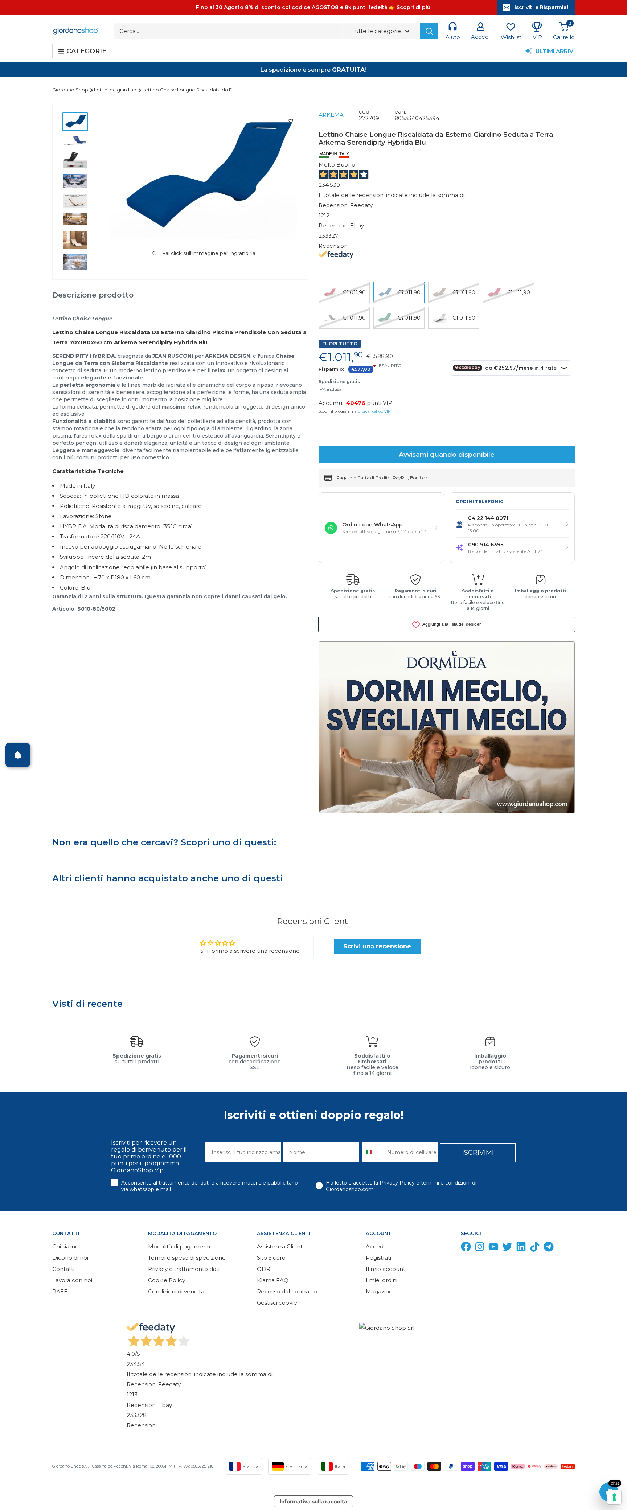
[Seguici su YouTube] (493, 1248)
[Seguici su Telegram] (549, 1248)
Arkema (331, 114)
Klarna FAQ (272, 1280)
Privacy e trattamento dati (184, 1268)
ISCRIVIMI (478, 1153)
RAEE (59, 1291)
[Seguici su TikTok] (535, 1248)
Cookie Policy (166, 1280)
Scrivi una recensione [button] (377, 946)
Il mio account (385, 1268)
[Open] (17, 755)
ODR (263, 1268)
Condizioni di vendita (176, 1291)
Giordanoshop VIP (374, 411)
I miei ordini (381, 1280)
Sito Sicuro (271, 1257)
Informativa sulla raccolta (313, 1501)
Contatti (63, 1268)
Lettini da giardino (116, 90)
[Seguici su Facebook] (466, 1248)
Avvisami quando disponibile (447, 455)
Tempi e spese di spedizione (187, 1257)
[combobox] (373, 1152)
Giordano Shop (70, 90)
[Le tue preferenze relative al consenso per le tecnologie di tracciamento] (614, 1497)
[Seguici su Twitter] (507, 1248)
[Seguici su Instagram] (480, 1248)
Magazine (379, 1291)
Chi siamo (65, 1246)
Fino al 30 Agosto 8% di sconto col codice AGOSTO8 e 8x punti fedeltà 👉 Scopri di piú (313, 7)
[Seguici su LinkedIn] (521, 1248)
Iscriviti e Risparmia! (541, 7)
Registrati (378, 1257)
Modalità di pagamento (180, 1246)
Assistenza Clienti (280, 1246)
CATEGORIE (86, 51)
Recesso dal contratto (287, 1291)
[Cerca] (429, 31)
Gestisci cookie (277, 1302)
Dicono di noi (70, 1257)
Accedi (375, 1246)
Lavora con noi (72, 1280)
